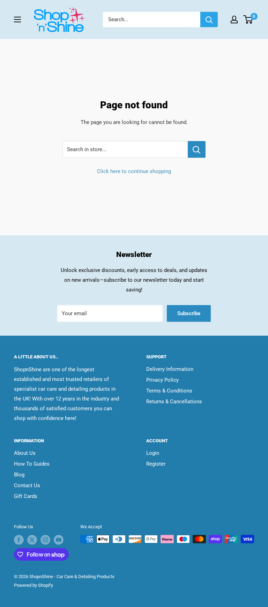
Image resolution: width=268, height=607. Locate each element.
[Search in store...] (197, 149)
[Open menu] (17, 19)
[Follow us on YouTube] (59, 540)
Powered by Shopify (33, 585)
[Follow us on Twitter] (32, 540)
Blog (19, 475)
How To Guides (32, 464)
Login (152, 453)
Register (155, 464)
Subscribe (188, 313)
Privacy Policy (162, 380)
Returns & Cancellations (174, 401)
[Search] (209, 19)
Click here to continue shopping (134, 171)
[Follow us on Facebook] (19, 540)
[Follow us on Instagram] (45, 540)
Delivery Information (169, 369)
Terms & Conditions (169, 391)
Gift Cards (25, 496)
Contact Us (27, 485)
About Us (25, 453)
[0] (248, 19)
